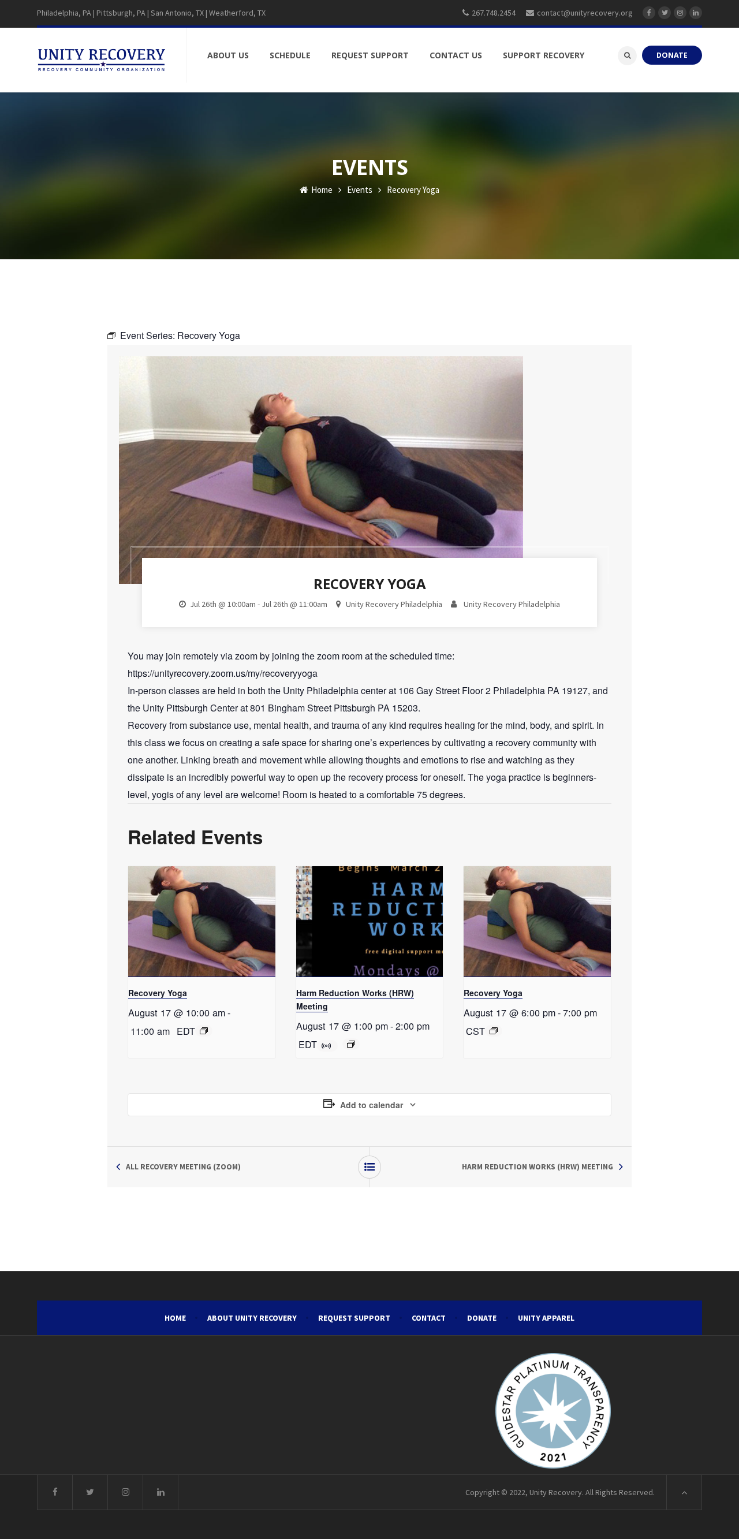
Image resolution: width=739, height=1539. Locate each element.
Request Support (354, 1318)
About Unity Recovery (252, 1318)
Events (359, 189)
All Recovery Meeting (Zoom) (183, 1167)
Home (321, 189)
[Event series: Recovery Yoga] (204, 1030)
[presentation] (201, 921)
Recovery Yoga (157, 992)
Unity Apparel (546, 1318)
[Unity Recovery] (101, 60)
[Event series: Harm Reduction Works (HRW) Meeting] (351, 1044)
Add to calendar (371, 1105)
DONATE (672, 55)
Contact (429, 1318)
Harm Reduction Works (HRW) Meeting (537, 1167)
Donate (482, 1318)
